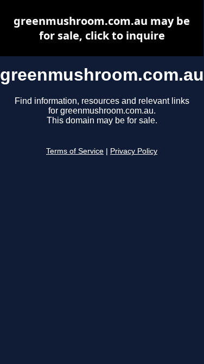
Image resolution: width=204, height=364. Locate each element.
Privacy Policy (133, 151)
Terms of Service (75, 151)
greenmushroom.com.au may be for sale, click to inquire (102, 28)
